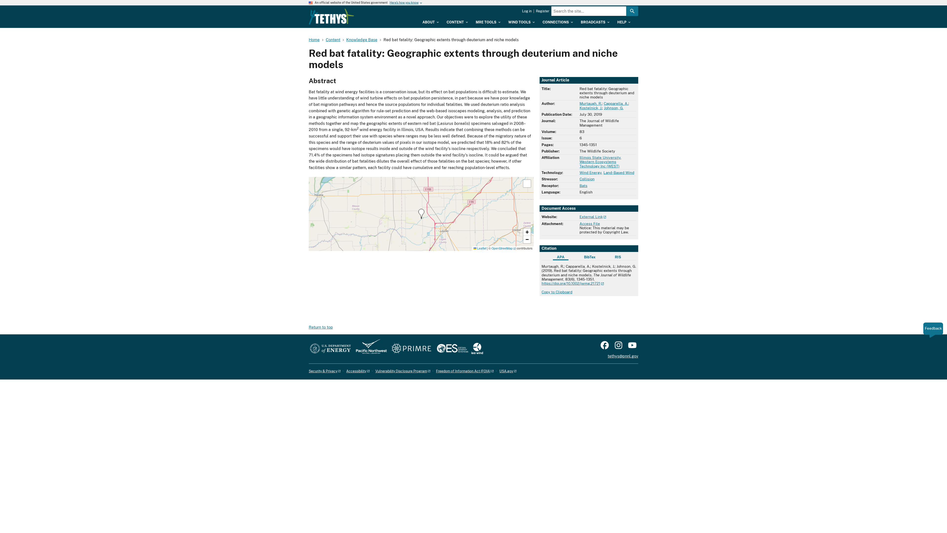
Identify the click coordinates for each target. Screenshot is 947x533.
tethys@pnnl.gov (623, 356)
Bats (583, 186)
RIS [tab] (618, 257)
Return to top (321, 327)
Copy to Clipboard (557, 292)
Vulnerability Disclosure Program (401, 371)
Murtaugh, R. (591, 103)
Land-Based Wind (618, 173)
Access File (590, 224)
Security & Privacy (323, 371)
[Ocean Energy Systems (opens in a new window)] (453, 348)
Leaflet (481, 248)
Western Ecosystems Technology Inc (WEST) (599, 164)
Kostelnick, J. (591, 108)
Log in (527, 11)
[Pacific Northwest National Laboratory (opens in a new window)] (369, 349)
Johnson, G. (613, 108)
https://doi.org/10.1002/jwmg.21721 (571, 283)
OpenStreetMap (502, 248)
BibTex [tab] (590, 257)
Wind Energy (590, 173)
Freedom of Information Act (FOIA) (463, 371)
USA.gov (506, 371)
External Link (591, 217)
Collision (587, 179)
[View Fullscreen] (527, 183)
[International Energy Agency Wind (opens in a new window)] (477, 348)
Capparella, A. (616, 103)
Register (542, 11)
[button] (421, 214)
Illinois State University (600, 157)
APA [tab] (561, 257)
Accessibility (356, 371)
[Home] (331, 16)
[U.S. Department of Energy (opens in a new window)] (330, 348)
